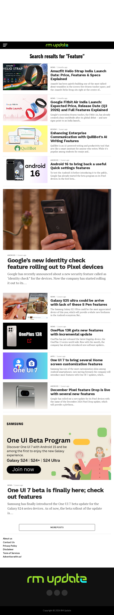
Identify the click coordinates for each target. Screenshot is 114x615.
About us (7, 538)
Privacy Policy (10, 546)
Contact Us (9, 542)
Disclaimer (8, 549)
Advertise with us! (12, 556)
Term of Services (11, 553)
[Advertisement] (57, 21)
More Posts (57, 527)
